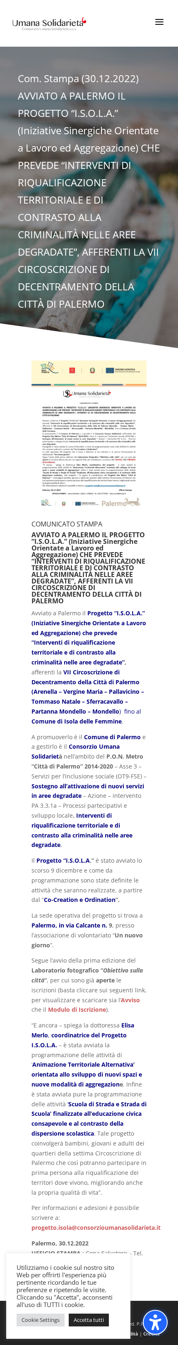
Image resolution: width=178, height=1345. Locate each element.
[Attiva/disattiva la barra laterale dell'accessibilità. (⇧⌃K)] (155, 1322)
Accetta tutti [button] (89, 1320)
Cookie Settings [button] (41, 1320)
